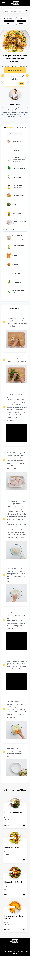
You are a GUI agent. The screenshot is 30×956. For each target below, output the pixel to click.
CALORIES (20, 23)
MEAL (20, 18)
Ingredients (9, 127)
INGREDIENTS (8, 18)
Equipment (22, 127)
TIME (8, 23)
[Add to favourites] (6, 71)
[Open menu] (3, 3)
